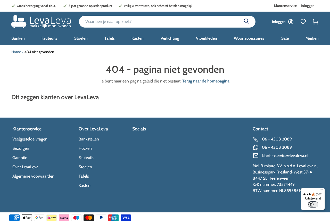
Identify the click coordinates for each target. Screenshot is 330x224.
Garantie (19, 157)
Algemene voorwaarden (33, 176)
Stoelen (85, 166)
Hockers (86, 148)
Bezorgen (20, 148)
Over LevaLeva (25, 166)
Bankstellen (89, 139)
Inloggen (308, 5)
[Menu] (322, 191)
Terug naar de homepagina (205, 81)
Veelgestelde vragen (29, 139)
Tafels (84, 176)
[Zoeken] (246, 22)
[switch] (313, 204)
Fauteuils (86, 157)
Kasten (84, 185)
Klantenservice (285, 5)
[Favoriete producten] (303, 22)
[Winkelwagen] (315, 22)
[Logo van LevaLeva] (41, 21)
